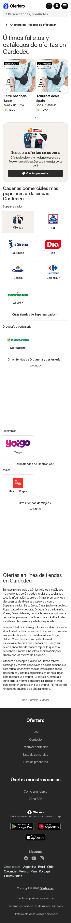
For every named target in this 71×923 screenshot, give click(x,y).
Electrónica (30, 605)
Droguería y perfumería (49, 609)
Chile (50, 867)
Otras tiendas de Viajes (34, 503)
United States (13, 876)
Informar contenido (35, 747)
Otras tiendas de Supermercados (34, 314)
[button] (56, 6)
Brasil (41, 867)
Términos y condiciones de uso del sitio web (35, 906)
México (24, 871)
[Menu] (64, 6)
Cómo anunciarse (35, 791)
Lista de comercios (35, 755)
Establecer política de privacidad (35, 898)
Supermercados (12, 605)
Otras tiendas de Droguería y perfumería (33, 359)
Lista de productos (35, 762)
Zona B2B (35, 799)
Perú (34, 871)
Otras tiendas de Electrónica (34, 464)
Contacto (35, 739)
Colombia (10, 871)
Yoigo (55, 635)
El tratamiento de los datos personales (36, 914)
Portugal (44, 871)
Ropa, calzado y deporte (18, 609)
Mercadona (43, 635)
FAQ (35, 732)
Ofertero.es (46, 888)
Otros (15, 613)
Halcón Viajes (11, 639)
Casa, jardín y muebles (52, 605)
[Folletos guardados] (49, 6)
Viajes (6, 613)
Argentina (29, 867)
